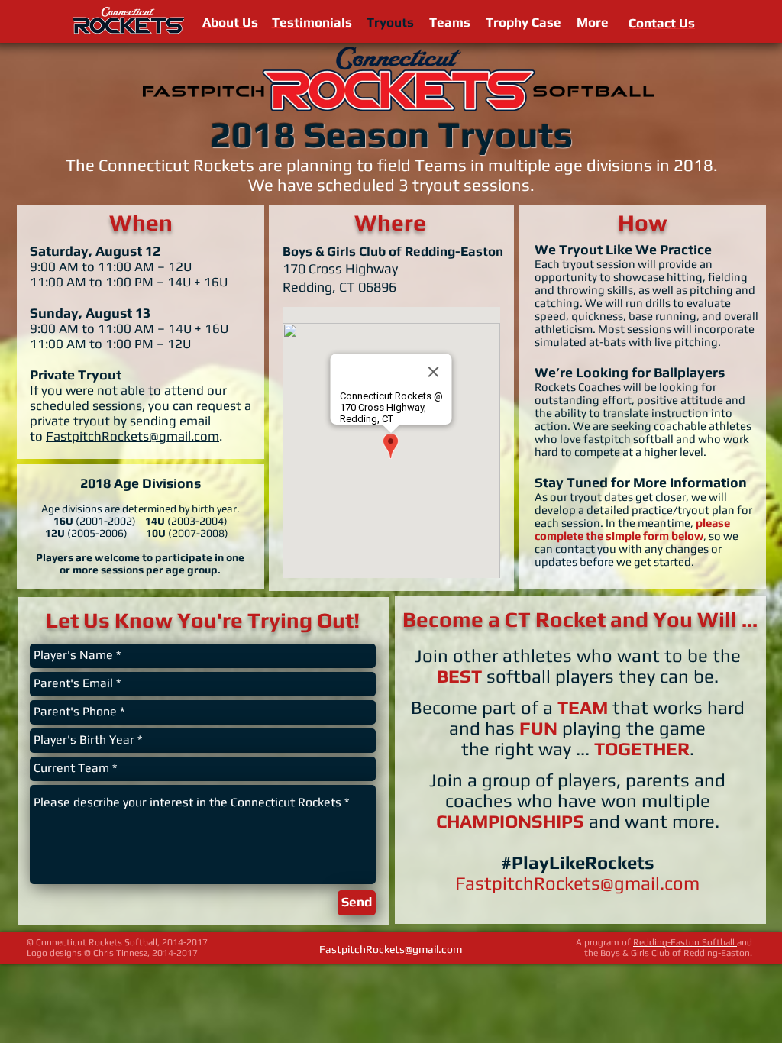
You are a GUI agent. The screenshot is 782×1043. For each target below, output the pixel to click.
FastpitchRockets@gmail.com (132, 436)
